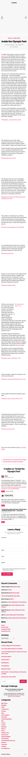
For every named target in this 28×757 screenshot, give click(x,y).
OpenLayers (4, 734)
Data (2, 713)
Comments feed (5, 629)
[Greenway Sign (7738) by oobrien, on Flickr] (14, 436)
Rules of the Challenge (14, 696)
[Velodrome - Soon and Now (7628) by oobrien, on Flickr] (14, 128)
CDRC (3, 707)
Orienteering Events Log (8, 740)
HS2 (2, 721)
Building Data (5, 662)
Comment (4, 537)
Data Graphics (5, 715)
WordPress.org (5, 631)
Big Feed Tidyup (5, 669)
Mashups (3, 726)
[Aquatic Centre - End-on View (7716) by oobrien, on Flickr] (14, 405)
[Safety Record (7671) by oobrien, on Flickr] (14, 262)
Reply (3, 491)
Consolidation (5, 665)
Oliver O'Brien (11, 44)
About (12, 599)
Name (3, 550)
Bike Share (4, 703)
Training (3, 746)
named (10, 589)
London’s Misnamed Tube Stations (16, 602)
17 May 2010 (20, 44)
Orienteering (5, 738)
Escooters (4, 717)
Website (3, 562)
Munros (3, 728)
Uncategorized (5, 748)
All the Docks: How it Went (8, 676)
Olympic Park (16, 38)
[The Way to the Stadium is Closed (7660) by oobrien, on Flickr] (14, 234)
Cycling (3, 711)
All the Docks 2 (5, 659)
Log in (3, 625)
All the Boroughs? (6, 656)
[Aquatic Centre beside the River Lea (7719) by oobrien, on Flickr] (14, 384)
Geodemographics (6, 719)
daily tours (4, 56)
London (3, 725)
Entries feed (4, 627)
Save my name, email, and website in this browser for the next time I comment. (14, 569)
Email (3, 556)
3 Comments (15, 46)
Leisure (10, 38)
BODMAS (3, 705)
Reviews (3, 742)
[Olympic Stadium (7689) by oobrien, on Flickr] (14, 293)
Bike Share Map (15, 586)
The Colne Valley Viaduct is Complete (11, 648)
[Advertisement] (14, 20)
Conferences (5, 709)
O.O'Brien (14, 2)
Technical (4, 744)
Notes (3, 730)
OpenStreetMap (19, 345)
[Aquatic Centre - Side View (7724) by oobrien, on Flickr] (14, 364)
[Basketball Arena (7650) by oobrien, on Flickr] (14, 167)
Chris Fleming (5, 596)
